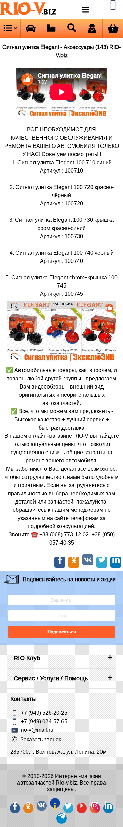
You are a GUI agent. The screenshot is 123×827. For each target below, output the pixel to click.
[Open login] (92, 28)
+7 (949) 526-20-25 (44, 713)
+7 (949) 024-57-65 (44, 721)
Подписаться (61, 631)
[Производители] (51, 28)
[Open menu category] (10, 28)
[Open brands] (30, 28)
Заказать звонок (40, 739)
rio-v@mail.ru (37, 730)
